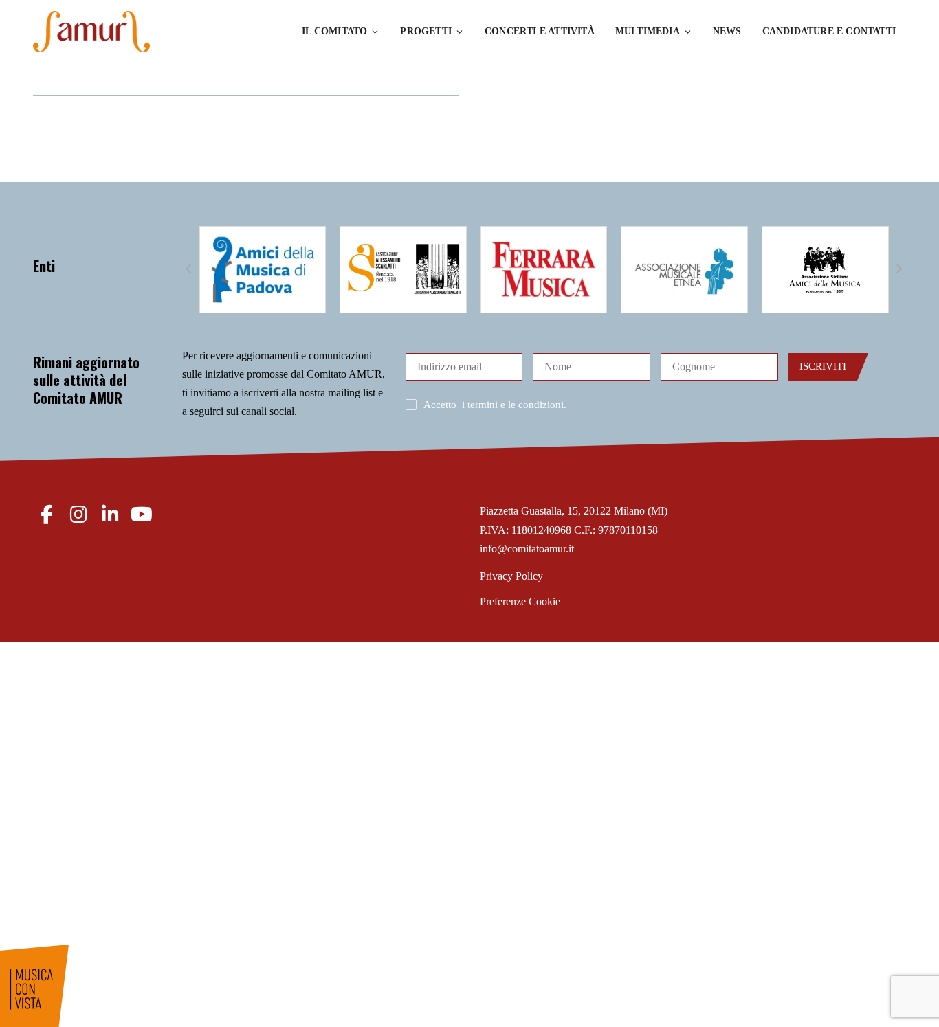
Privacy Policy (511, 576)
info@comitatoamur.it (527, 548)
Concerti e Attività (540, 31)
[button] (189, 269)
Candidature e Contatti (829, 31)
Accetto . (494, 404)
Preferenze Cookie (520, 601)
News (727, 31)
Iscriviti (822, 366)
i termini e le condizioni (513, 404)
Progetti (426, 31)
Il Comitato (334, 31)
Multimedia (647, 31)
